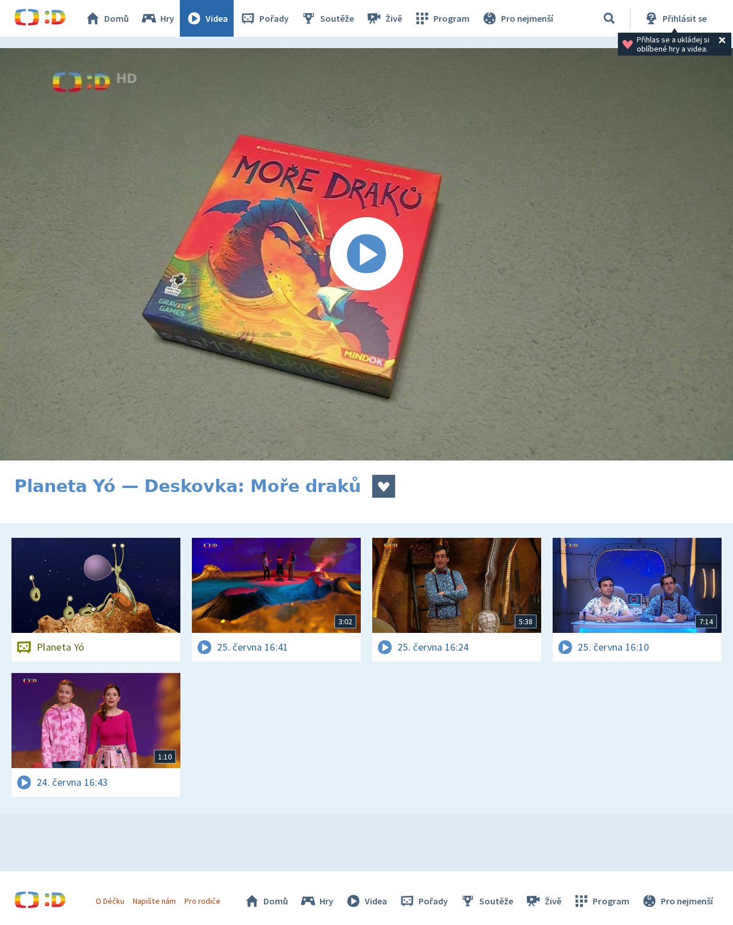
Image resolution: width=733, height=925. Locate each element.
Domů (116, 18)
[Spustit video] (366, 254)
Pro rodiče (202, 901)
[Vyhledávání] (609, 18)
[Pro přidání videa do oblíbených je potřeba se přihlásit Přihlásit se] (383, 486)
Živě (393, 18)
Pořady (274, 18)
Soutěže (337, 18)
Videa (217, 18)
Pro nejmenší (527, 18)
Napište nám (154, 901)
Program (452, 18)
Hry (167, 18)
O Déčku (110, 901)
